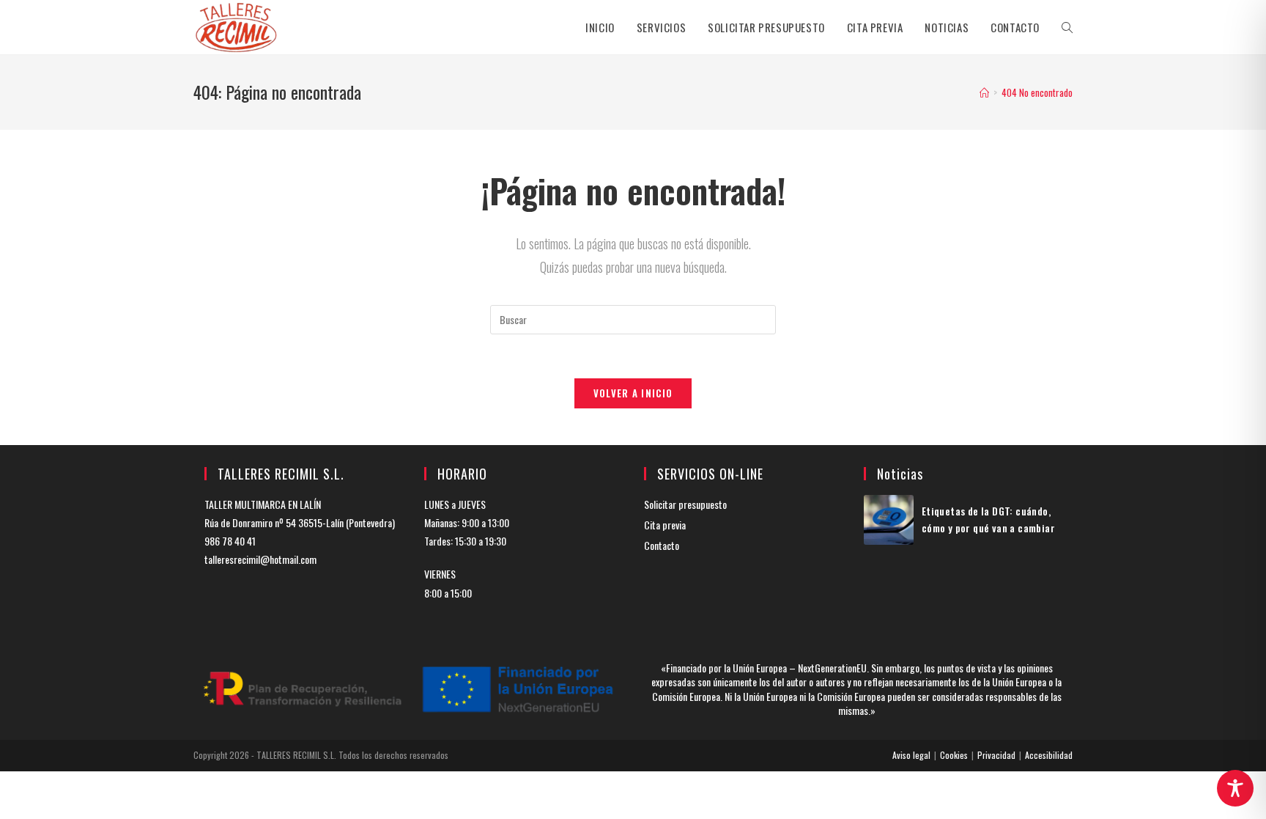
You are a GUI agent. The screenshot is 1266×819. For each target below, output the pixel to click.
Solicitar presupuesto (685, 504)
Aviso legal (911, 755)
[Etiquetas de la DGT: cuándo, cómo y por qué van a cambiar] (889, 520)
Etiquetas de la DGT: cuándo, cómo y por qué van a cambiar (988, 519)
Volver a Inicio (633, 393)
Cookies (954, 755)
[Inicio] (984, 92)
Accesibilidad (1049, 755)
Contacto (661, 545)
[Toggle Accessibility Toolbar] (1235, 788)
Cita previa (665, 524)
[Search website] (1067, 27)
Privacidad (996, 755)
